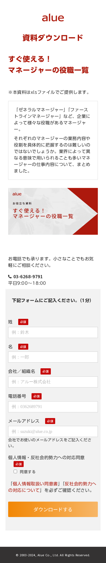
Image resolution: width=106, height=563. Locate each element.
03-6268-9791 (28, 276)
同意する (28, 472)
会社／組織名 (21, 371)
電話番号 (17, 396)
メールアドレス (24, 421)
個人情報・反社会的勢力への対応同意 (46, 457)
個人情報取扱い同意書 (35, 484)
